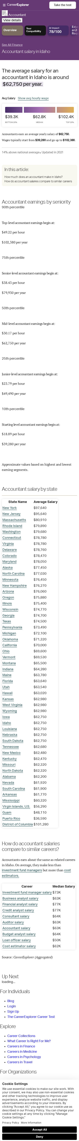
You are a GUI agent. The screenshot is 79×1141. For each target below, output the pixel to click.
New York (9, 508)
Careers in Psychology (24, 1057)
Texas (6, 621)
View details (12, 20)
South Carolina (13, 788)
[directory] (39, 175)
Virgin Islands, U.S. (16, 806)
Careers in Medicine (22, 1051)
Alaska (7, 567)
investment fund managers (22, 870)
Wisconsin (10, 609)
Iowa (6, 717)
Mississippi (10, 800)
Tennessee (10, 747)
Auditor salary (13, 922)
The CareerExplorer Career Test (31, 1017)
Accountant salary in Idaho (26, 52)
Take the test (62, 5)
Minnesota (10, 579)
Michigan (9, 633)
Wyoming (9, 711)
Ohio (6, 651)
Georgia (8, 615)
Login (11, 1006)
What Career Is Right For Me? (29, 1041)
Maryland (9, 561)
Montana (9, 663)
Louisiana (9, 729)
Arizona (8, 591)
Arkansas (9, 794)
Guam (6, 812)
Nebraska (9, 735)
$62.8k (39, 119)
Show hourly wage (33, 98)
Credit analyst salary (18, 910)
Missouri (8, 764)
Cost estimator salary (19, 946)
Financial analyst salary (20, 904)
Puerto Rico (11, 818)
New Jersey (11, 514)
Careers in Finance (21, 1046)
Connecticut (11, 538)
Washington (11, 532)
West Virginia (12, 705)
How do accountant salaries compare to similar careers (38, 181)
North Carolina (13, 573)
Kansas (8, 699)
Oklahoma (10, 639)
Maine (6, 675)
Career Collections (21, 1036)
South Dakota (12, 741)
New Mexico (11, 753)
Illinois (7, 603)
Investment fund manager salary (27, 892)
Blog (10, 1001)
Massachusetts (14, 520)
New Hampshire (14, 585)
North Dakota (12, 770)
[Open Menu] (26, 5)
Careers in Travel (19, 1062)
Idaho (6, 723)
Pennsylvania (12, 627)
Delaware (9, 550)
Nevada (8, 782)
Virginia (8, 544)
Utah (6, 687)
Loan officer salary (16, 940)
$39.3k (11, 119)
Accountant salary (16, 928)
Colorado (9, 556)
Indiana (7, 669)
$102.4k (66, 119)
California (9, 645)
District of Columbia (17, 824)
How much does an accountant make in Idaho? (33, 177)
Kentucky (9, 759)
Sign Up (13, 1011)
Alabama (9, 776)
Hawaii (7, 693)
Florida (7, 681)
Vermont (8, 657)
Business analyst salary (20, 898)
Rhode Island (12, 526)
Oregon (8, 597)
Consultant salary (15, 916)
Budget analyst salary (19, 934)
